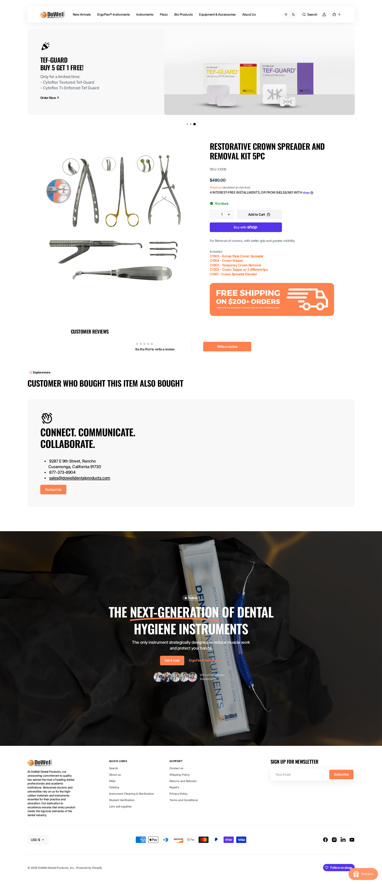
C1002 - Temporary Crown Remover (235, 265)
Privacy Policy (178, 793)
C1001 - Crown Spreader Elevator (233, 274)
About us (115, 774)
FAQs (112, 781)
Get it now (172, 660)
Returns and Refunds (183, 781)
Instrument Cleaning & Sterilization (131, 793)
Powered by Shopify (89, 867)
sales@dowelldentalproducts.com (79, 478)
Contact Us (53, 490)
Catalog (114, 787)
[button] (309, 14)
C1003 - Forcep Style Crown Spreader (236, 256)
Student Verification (122, 800)
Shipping (215, 187)
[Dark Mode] (289, 14)
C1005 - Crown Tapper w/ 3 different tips (239, 270)
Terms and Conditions (183, 800)
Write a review (227, 347)
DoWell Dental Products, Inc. (56, 867)
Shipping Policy (179, 774)
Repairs (174, 787)
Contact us (176, 768)
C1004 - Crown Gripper (226, 260)
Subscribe (341, 774)
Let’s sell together (120, 806)
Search (113, 768)
